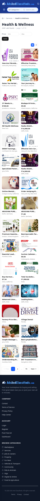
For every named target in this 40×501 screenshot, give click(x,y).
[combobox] (14, 10)
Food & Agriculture (11, 480)
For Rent (7, 460)
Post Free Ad (7, 433)
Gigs (6, 473)
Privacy (19, 494)
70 (26, 369)
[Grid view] (32, 45)
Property (7, 457)
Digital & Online (10, 477)
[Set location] (4, 10)
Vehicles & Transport (12, 463)
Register (5, 429)
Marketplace (9, 447)
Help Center (6, 415)
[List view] (36, 45)
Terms (13, 494)
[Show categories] (1, 250)
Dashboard (6, 437)
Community (8, 467)
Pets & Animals (10, 470)
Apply (5, 39)
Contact (5, 403)
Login (4, 425)
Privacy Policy (7, 411)
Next (32, 369)
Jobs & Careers (10, 454)
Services (9, 18)
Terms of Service (8, 407)
